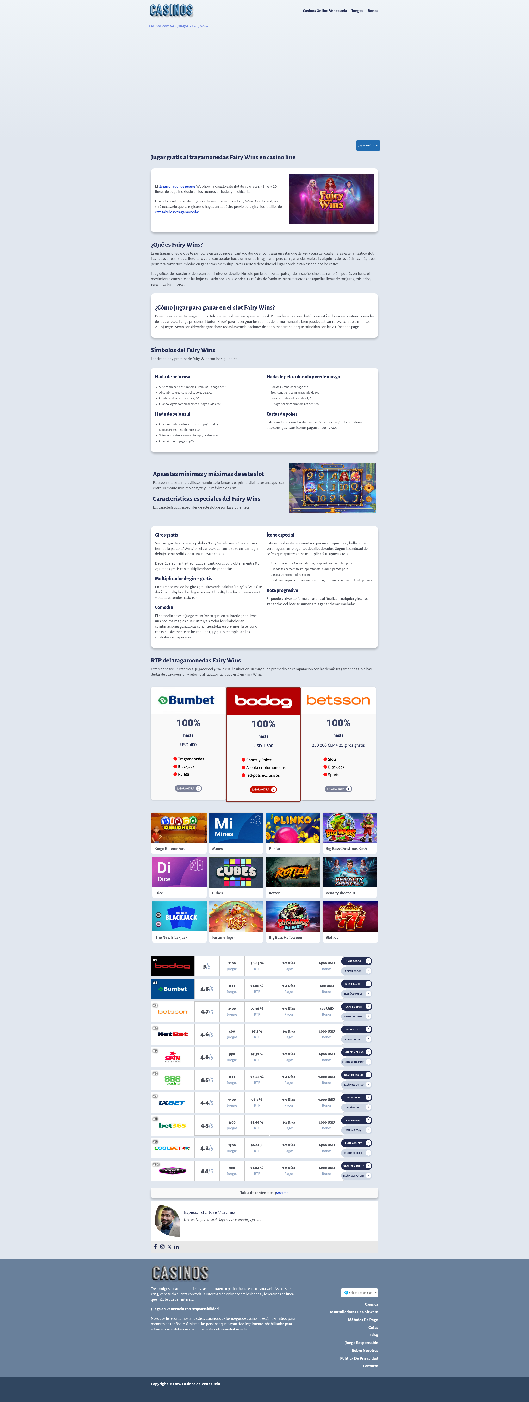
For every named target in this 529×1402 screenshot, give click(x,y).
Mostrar (282, 1193)
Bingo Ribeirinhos (169, 848)
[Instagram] (162, 1247)
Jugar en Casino (368, 145)
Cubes (217, 893)
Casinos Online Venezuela (325, 10)
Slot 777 (332, 937)
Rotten (274, 893)
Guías (373, 1327)
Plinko (274, 848)
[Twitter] (169, 1247)
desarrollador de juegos (177, 186)
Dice (159, 893)
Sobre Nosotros (365, 1350)
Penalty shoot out (340, 893)
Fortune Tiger (223, 937)
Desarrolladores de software (353, 1312)
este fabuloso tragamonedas (177, 212)
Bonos (373, 10)
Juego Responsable (361, 1343)
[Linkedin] (176, 1247)
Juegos (357, 10)
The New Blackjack (171, 937)
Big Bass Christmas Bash (346, 848)
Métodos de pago (363, 1320)
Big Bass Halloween (285, 937)
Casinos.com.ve (161, 26)
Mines (217, 848)
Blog (374, 1335)
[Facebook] (155, 1247)
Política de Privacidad (359, 1358)
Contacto (370, 1366)
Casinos (371, 1304)
